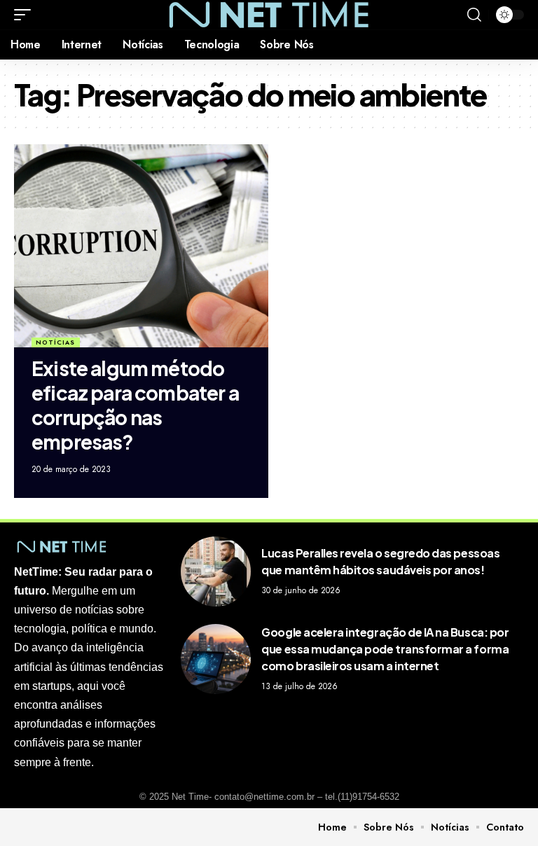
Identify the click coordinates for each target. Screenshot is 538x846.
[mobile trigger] (26, 14)
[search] (474, 15)
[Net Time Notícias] (269, 14)
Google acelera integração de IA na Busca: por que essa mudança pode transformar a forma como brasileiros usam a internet (385, 649)
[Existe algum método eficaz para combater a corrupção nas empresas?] (141, 245)
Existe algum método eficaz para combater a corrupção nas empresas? (135, 405)
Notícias (55, 342)
